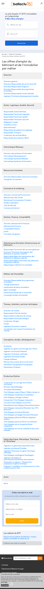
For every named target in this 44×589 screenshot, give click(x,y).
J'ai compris (5, 585)
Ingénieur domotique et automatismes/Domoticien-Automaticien (19, 458)
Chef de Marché (10, 205)
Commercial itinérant (12, 208)
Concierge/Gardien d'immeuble (16, 295)
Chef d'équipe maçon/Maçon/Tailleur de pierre (21, 392)
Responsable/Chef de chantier (15, 313)
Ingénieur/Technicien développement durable (21, 96)
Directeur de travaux (11, 311)
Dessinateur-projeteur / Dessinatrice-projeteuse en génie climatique (18, 463)
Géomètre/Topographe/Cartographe (18, 365)
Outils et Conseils (15, 54)
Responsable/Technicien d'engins (16, 318)
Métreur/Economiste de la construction (18, 362)
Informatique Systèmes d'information (17, 161)
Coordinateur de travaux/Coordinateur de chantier (19, 330)
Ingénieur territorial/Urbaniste (15, 351)
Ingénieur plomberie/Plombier (15, 448)
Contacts (5, 565)
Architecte (8, 346)
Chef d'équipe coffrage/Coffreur (16, 397)
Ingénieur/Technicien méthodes (16, 354)
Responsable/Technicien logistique (17, 114)
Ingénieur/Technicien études (14, 357)
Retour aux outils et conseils (15, 543)
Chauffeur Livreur (10, 125)
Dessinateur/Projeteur (12, 367)
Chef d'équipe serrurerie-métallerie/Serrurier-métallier (22, 429)
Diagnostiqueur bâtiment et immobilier (18, 265)
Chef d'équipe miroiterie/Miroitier (16, 412)
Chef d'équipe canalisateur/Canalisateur (19, 395)
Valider (22, 521)
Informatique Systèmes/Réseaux (16, 159)
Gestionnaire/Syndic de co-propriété (18, 292)
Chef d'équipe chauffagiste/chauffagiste (19, 455)
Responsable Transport (12, 133)
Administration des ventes (13, 197)
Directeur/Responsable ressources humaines (20, 177)
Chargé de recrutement (13, 179)
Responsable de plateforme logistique (18, 130)
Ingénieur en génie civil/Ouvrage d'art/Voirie (20, 349)
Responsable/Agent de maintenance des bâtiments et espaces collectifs (19, 257)
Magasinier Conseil (11, 122)
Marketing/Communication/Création (17, 200)
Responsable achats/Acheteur (15, 112)
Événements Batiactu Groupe (13, 569)
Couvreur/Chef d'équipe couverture (17, 403)
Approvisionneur (10, 127)
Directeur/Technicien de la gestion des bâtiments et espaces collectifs (18, 253)
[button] (41, 3)
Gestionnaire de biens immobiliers (16, 287)
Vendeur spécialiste (11, 203)
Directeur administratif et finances (16, 223)
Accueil (4, 54)
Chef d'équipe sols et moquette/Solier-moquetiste (18, 425)
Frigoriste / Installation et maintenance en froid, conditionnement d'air (21, 467)
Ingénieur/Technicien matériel (15, 326)
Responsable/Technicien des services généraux (21, 249)
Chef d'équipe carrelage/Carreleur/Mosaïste (21, 415)
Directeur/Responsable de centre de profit (20, 84)
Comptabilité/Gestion (12, 229)
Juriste (6, 231)
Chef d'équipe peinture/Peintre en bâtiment (20, 422)
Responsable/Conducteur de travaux (17, 316)
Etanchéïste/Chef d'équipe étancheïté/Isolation (22, 405)
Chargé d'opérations (11, 285)
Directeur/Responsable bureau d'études (19, 93)
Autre (6, 483)
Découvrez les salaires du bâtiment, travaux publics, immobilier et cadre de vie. (20, 538)
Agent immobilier (10, 290)
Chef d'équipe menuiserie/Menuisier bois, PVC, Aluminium (21, 409)
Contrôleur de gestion (12, 234)
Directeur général (10, 81)
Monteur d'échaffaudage (13, 387)
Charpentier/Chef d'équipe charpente (18, 400)
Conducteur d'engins (11, 321)
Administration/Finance (12, 226)
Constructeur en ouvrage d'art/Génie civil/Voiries (18, 383)
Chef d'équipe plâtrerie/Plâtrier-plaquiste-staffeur (20, 418)
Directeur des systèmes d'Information (18, 153)
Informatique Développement (15, 156)
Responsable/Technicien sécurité (16, 119)
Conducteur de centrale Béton (15, 135)
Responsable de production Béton (16, 138)
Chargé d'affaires (10, 359)
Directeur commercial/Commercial (17, 195)
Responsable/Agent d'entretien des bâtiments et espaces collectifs (21, 261)
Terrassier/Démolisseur (12, 390)
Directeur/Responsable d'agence (16, 87)
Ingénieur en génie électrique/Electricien (19, 446)
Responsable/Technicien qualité (16, 117)
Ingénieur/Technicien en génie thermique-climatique (20, 452)
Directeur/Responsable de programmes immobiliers (19, 90)
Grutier (6, 324)
